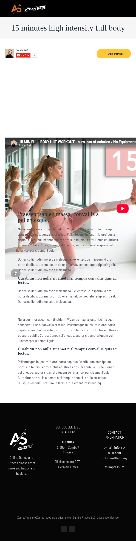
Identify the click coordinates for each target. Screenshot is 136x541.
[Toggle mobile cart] (122, 6)
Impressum (116, 467)
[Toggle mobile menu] (129, 6)
